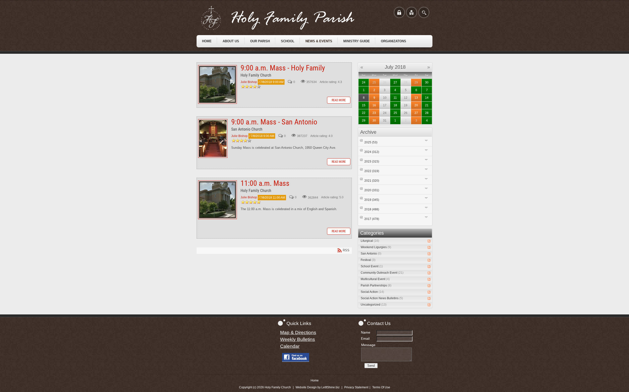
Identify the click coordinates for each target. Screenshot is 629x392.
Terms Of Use (381, 387)
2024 (371, 152)
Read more (339, 100)
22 (363, 113)
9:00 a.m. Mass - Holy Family (217, 84)
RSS (429, 241)
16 (374, 105)
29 (416, 82)
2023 (371, 161)
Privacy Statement (356, 387)
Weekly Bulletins (297, 339)
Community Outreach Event (382, 272)
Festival (368, 260)
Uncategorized (373, 304)
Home (315, 380)
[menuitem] (207, 41)
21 (427, 105)
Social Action (372, 292)
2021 (371, 180)
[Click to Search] (424, 12)
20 (416, 105)
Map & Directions (298, 332)
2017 (371, 219)
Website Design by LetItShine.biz (318, 387)
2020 (371, 190)
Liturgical (370, 241)
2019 (371, 200)
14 (427, 97)
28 (427, 113)
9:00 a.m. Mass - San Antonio (212, 138)
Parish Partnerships (376, 285)
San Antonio (371, 253)
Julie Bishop (249, 82)
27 (395, 82)
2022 (371, 171)
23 (374, 113)
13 (416, 97)
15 (363, 105)
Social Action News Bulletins (382, 298)
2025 (370, 142)
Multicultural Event (375, 279)
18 (395, 105)
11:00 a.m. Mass (217, 200)
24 (363, 82)
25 (374, 82)
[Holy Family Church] (284, 18)
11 (395, 97)
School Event (372, 266)
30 (427, 82)
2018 (371, 209)
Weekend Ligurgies (376, 247)
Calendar (290, 346)
